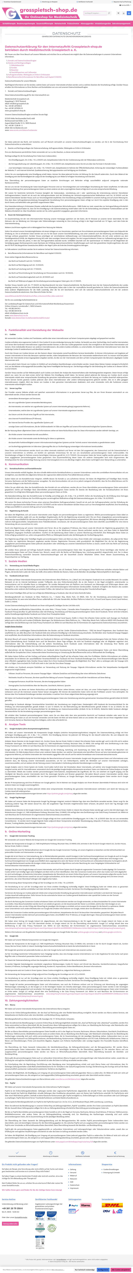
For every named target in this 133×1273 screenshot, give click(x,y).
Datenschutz (74, 1185)
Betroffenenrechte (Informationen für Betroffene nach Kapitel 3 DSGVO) (34, 77)
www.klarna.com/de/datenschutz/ (68, 1079)
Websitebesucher (17, 65)
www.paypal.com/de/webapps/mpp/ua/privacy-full (74, 1142)
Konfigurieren (103, 1270)
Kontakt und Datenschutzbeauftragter (22, 61)
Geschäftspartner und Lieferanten (24, 72)
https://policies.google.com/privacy (60, 794)
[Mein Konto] (124, 13)
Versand (73, 1172)
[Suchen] (109, 13)
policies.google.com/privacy (88, 932)
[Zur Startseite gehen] (41, 13)
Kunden (14, 68)
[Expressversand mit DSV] (107, 1211)
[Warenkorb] (129, 13)
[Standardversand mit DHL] (112, 1205)
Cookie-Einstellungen (111, 1169)
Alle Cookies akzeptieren (121, 1270)
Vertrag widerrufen (10, 1224)
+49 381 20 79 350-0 (12, 1208)
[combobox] (95, 13)
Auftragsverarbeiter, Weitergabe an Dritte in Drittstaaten (29, 75)
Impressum (74, 1188)
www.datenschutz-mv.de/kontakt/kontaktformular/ (31, 318)
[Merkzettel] (118, 13)
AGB (71, 1182)
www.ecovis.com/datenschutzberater (23, 130)
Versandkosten (61, 1259)
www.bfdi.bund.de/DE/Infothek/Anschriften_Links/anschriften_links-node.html (34, 296)
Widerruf (73, 1176)
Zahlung (73, 1169)
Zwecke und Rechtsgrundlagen (19, 63)
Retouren (73, 1179)
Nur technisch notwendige (85, 1270)
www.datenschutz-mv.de (19, 315)
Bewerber (14, 70)
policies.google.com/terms (111, 932)
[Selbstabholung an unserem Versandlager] (118, 1211)
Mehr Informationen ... (58, 1270)
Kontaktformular (21, 1217)
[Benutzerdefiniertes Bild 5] (40, 1242)
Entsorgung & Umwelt (111, 1172)
